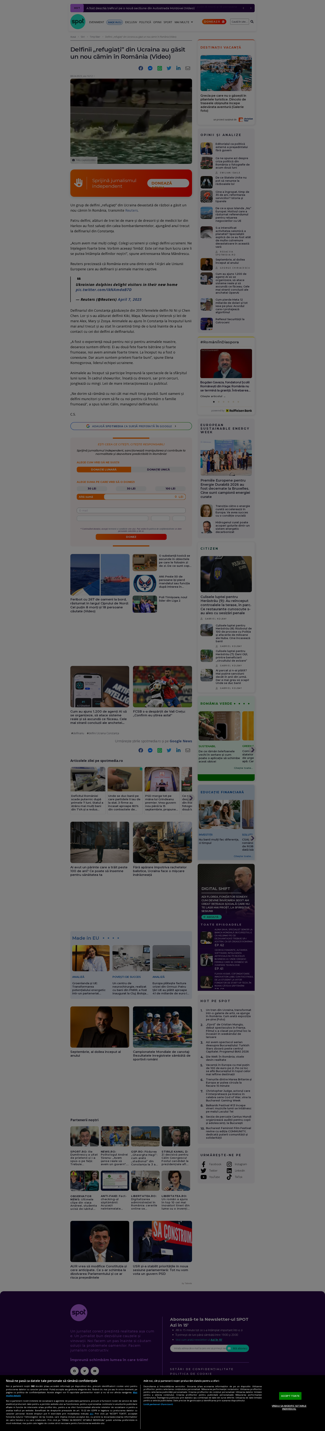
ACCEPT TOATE (290, 1396)
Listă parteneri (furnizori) (158, 1404)
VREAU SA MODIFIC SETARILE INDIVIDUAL (289, 1407)
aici (91, 1413)
